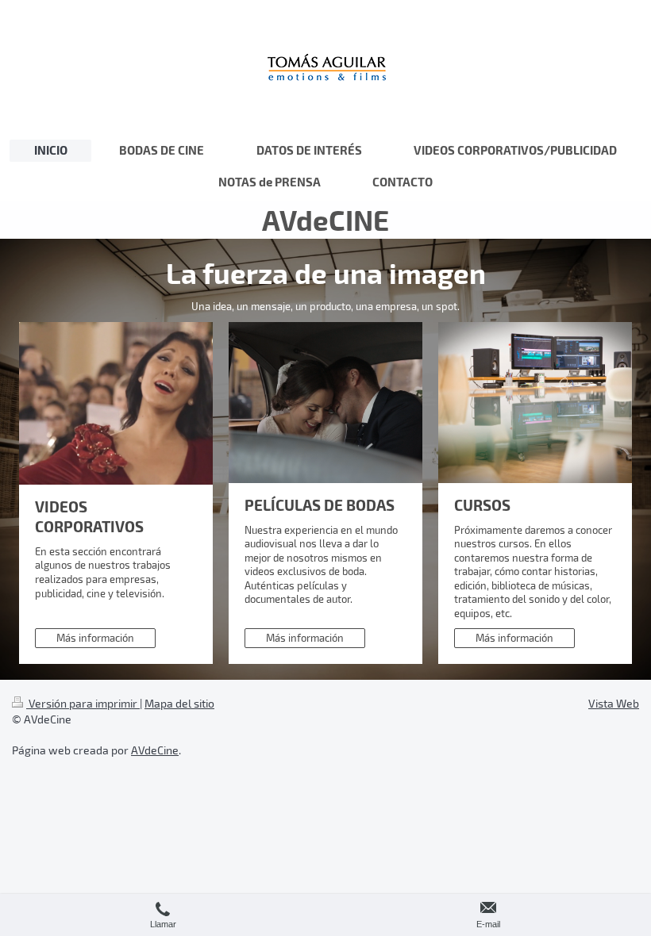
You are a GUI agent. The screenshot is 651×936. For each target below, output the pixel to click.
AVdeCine (155, 750)
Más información (95, 637)
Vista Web (613, 703)
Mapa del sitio (179, 703)
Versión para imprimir (83, 703)
